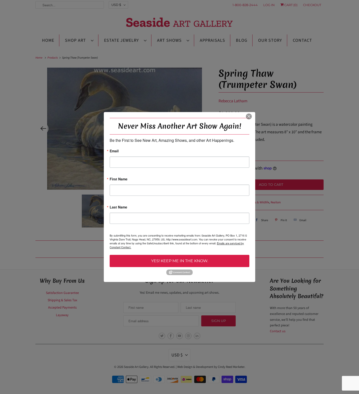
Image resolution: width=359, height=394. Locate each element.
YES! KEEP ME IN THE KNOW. (179, 261)
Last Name (118, 207)
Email (114, 151)
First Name (118, 179)
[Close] (249, 116)
